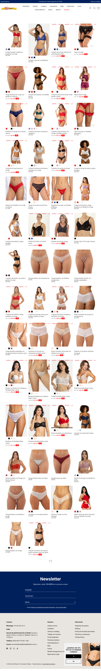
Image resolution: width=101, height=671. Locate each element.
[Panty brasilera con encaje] (16, 534)
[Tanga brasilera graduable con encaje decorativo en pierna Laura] (16, 335)
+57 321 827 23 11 (15, 626)
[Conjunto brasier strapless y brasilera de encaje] (16, 35)
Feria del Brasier (14, 664)
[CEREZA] (11, 385)
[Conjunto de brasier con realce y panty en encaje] (16, 262)
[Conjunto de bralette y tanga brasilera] (16, 225)
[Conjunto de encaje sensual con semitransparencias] (62, 35)
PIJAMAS (43, 6)
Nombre (28, 590)
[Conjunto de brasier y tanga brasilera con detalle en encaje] (84, 188)
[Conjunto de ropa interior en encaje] (16, 152)
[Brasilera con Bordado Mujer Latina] (16, 420)
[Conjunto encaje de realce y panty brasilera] (84, 152)
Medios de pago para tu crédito (57, 651)
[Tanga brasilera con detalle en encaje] (16, 498)
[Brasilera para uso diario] (62, 461)
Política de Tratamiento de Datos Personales (43, 607)
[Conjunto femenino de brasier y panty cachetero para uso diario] (39, 534)
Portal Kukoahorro (53, 643)
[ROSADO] (78, 92)
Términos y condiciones (82, 634)
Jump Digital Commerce (48, 664)
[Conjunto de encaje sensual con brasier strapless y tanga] (39, 298)
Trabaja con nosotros (54, 634)
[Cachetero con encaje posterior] (39, 498)
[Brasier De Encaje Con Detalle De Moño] (84, 461)
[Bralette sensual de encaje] (62, 225)
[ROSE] (11, 348)
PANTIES (35, 6)
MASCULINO (70, 6)
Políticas (77, 628)
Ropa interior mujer (53, 654)
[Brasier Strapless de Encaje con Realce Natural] (16, 461)
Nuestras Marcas (5, 1)
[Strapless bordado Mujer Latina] (39, 420)
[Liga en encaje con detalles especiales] (84, 115)
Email (27, 602)
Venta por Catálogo (95, 1)
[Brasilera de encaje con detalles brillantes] (62, 188)
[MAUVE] (75, 475)
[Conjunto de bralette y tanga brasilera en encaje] (16, 298)
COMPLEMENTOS (40, 10)
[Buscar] (94, 8)
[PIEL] (34, 202)
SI (73, 656)
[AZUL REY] (32, 57)
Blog (49, 646)
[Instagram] (10, 648)
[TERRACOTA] (29, 92)
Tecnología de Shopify (25, 664)
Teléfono (29, 596)
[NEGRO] (9, 49)
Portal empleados (53, 637)
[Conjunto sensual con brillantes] (39, 39)
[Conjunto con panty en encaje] (62, 152)
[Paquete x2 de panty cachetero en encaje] (84, 335)
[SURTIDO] (6, 202)
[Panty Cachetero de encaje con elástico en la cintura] (62, 335)
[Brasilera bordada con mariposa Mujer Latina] (39, 375)
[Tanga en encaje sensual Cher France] (39, 188)
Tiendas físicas (79, 637)
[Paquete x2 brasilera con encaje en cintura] (16, 188)
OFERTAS (66, 10)
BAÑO (62, 6)
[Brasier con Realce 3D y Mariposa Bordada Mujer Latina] (16, 371)
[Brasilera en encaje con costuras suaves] (16, 115)
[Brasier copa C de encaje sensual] (84, 225)
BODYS (50, 10)
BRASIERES (26, 6)
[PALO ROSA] (34, 165)
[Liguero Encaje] (84, 35)
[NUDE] (32, 129)
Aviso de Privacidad (61, 607)
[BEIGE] (11, 165)
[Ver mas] (50, 561)
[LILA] (6, 49)
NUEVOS (58, 10)
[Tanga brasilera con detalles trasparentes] (62, 262)
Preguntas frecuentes (82, 626)
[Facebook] (7, 648)
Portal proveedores (53, 640)
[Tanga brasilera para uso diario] (39, 461)
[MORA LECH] (57, 129)
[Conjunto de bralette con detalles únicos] (39, 78)
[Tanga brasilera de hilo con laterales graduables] (84, 262)
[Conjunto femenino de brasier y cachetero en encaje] (39, 152)
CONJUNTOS (53, 6)
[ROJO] (29, 57)
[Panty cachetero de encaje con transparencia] (84, 298)
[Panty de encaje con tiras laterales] (62, 498)
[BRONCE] (52, 202)
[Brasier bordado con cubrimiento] (62, 416)
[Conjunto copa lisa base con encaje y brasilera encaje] (62, 115)
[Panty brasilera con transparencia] (39, 262)
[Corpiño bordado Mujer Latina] (62, 375)
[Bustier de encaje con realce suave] (39, 225)
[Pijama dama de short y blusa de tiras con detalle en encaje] (84, 498)
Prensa (50, 648)
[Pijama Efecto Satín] (84, 78)
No (73, 661)
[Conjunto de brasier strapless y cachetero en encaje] (62, 298)
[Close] (98, 645)
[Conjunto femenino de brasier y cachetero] (39, 115)
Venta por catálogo (53, 631)
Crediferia (51, 628)
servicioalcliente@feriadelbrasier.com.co (24, 644)
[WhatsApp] (14, 648)
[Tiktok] (17, 648)
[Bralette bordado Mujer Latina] (84, 371)
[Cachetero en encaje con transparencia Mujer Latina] (39, 335)
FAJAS (79, 6)
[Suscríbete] (74, 602)
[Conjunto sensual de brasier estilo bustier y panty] (62, 78)
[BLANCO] (11, 49)
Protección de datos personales (85, 631)
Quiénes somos (52, 626)
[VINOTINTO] (75, 92)
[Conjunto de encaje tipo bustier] (84, 416)
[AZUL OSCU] (78, 312)
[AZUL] (80, 430)
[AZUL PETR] (34, 92)
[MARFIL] (78, 430)
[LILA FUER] (34, 129)
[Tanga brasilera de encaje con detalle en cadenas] (16, 78)
